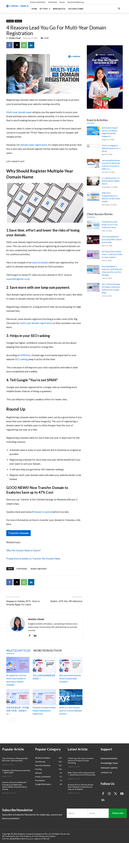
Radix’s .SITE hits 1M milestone (66, 601)
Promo (62, 2)
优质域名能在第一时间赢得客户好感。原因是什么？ (17, 710)
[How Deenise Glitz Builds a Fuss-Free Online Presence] (93, 224)
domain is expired (43, 511)
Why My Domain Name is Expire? (23, 550)
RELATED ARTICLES (18, 650)
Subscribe (117, 813)
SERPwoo (25, 355)
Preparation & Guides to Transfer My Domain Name (33, 558)
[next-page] (13, 720)
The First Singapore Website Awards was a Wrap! (111, 148)
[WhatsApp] (24, 45)
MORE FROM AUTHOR (48, 650)
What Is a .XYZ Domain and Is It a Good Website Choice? (70, 710)
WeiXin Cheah (15, 38)
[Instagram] (109, 793)
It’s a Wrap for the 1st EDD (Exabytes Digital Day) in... (110, 181)
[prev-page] (8, 720)
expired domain (40, 262)
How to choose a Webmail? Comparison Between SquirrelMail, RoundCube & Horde (14, 785)
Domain (18, 21)
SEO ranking (21, 359)
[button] (119, 8)
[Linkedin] (31, 45)
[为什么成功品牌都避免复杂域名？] (44, 665)
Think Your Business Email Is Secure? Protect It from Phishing (81, 760)
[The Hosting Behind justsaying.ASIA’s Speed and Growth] (93, 239)
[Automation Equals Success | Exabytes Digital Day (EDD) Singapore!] (93, 130)
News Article (59, 9)
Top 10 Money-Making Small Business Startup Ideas (15, 759)
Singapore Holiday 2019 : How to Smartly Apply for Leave (23, 603)
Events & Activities (37, 2)
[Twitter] (115, 793)
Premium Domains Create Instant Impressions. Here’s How (44, 710)
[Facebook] (9, 45)
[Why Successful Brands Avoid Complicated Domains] (70, 665)
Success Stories (75, 9)
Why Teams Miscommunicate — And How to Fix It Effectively (81, 773)
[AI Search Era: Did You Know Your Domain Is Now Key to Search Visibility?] (17, 665)
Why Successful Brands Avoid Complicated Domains (70, 678)
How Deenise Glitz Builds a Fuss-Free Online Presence (110, 225)
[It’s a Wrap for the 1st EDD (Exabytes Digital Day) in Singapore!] (93, 181)
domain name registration (33, 144)
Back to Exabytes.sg (76, 2)
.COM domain (21, 569)
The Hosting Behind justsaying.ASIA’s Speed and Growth (111, 239)
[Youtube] (122, 793)
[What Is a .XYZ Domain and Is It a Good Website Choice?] (70, 697)
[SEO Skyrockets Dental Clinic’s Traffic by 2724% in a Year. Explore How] (93, 254)
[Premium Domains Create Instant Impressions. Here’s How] (44, 697)
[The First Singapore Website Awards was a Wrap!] (93, 148)
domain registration (39, 569)
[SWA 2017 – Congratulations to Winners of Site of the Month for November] (93, 196)
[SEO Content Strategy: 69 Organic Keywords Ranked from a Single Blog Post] (93, 287)
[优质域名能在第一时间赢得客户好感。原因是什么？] (17, 697)
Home (34, 9)
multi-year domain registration (36, 323)
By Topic (44, 9)
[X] (17, 45)
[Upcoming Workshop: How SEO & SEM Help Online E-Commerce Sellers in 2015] (93, 163)
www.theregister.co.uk (18, 278)
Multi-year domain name (19, 112)
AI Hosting (52, 2)
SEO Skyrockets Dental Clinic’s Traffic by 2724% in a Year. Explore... (112, 254)
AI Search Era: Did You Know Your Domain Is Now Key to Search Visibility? (80, 786)
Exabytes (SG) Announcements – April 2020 (16, 771)
